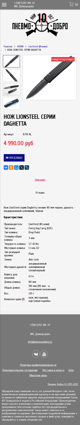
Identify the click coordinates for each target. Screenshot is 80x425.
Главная (8, 46)
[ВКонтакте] (6, 167)
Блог (71, 370)
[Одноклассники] (11, 167)
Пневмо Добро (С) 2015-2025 (63, 384)
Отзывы (40, 192)
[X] (21, 167)
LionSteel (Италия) (37, 46)
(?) (23, 299)
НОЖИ (20, 46)
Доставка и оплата (53, 370)
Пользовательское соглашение (20, 370)
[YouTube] (44, 354)
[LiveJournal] (27, 167)
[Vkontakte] (36, 354)
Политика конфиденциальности (38, 365)
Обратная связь (38, 375)
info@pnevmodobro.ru (40, 342)
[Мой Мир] (16, 167)
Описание (40, 179)
